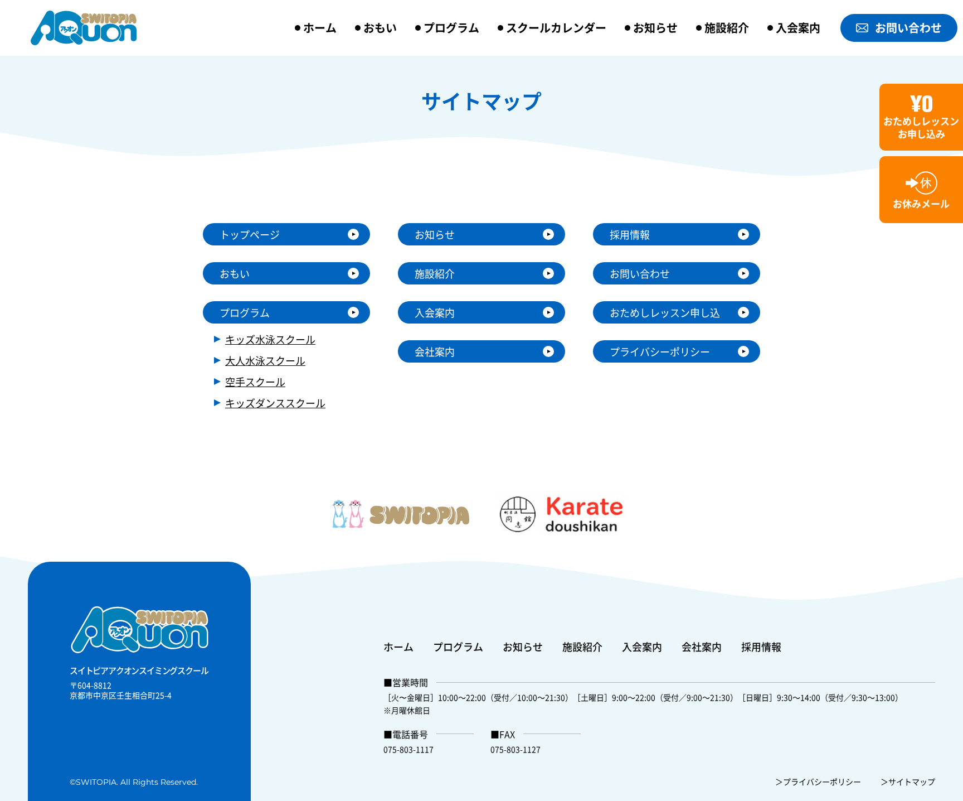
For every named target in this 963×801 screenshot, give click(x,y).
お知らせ (655, 28)
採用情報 (630, 234)
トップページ (250, 234)
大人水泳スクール (265, 360)
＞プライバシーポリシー (818, 781)
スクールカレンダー (556, 28)
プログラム (451, 28)
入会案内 (798, 28)
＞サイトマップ (908, 781)
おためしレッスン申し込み (665, 314)
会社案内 (435, 351)
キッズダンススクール (275, 402)
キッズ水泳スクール (270, 339)
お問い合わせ (908, 28)
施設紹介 (726, 28)
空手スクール (255, 381)
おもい (380, 28)
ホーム (320, 28)
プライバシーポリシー (660, 351)
